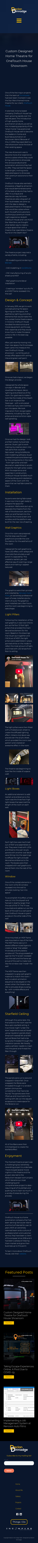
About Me (19, 1490)
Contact (18, 1509)
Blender (8, 263)
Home (17, 1484)
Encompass (24, 95)
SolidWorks (26, 268)
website (22, 1254)
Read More (9, 1323)
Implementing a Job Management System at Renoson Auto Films (17, 1423)
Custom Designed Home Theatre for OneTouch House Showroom (17, 1315)
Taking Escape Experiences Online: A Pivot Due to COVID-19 (19, 1369)
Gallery (18, 1496)
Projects (18, 1502)
